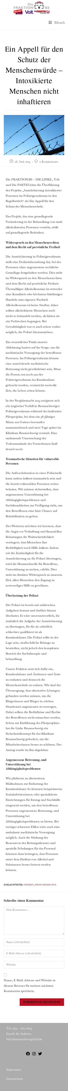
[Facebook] (28, 1055)
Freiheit (29, 884)
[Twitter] (40, 1055)
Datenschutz (14, 1079)
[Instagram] (34, 1055)
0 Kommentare (48, 161)
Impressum (13, 1069)
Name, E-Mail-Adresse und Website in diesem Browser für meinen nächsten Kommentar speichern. (30, 985)
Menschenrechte (45, 884)
